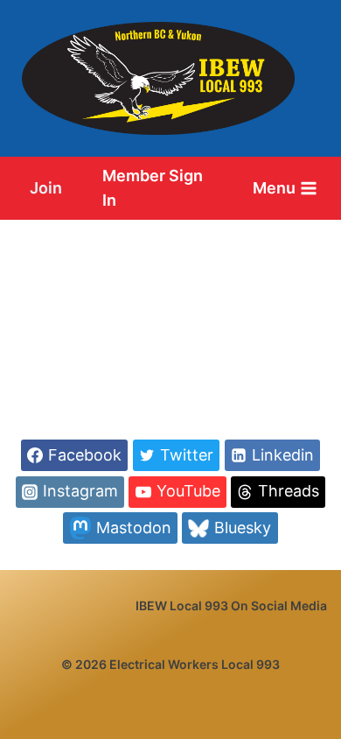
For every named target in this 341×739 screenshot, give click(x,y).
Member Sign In (152, 188)
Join (46, 188)
